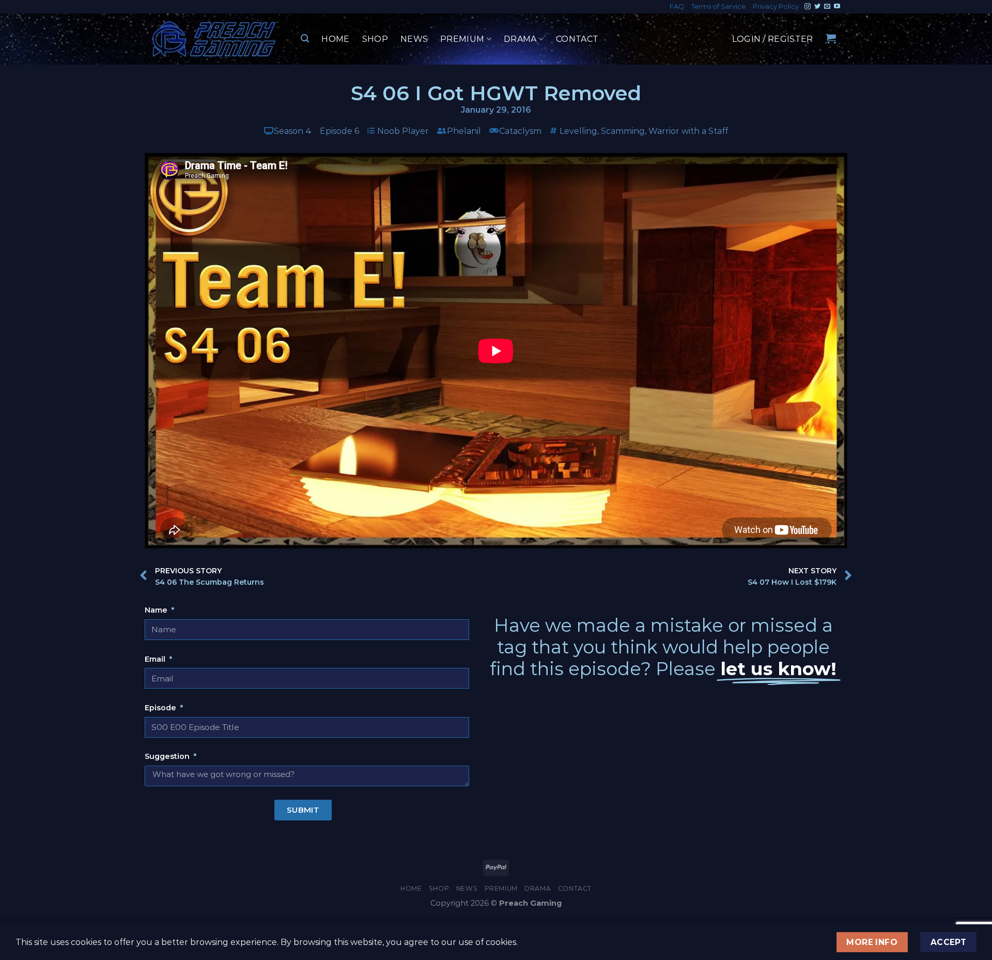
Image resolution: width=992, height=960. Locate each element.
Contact (577, 39)
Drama (520, 39)
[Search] (305, 38)
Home (335, 39)
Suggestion (168, 756)
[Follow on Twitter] (817, 6)
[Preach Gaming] (214, 39)
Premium (462, 39)
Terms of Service (718, 6)
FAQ (677, 6)
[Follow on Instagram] (807, 6)
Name (157, 610)
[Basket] (830, 38)
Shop (375, 39)
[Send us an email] (827, 6)
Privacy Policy (776, 6)
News (414, 39)
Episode (161, 707)
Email (156, 659)
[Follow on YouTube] (837, 6)
